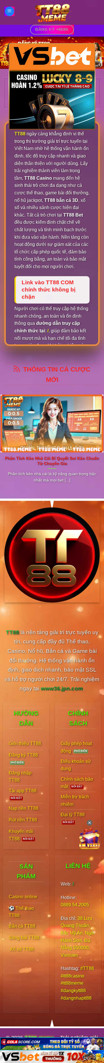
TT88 (19, 133)
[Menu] (9, 11)
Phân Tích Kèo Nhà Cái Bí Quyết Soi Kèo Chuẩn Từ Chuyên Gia (52, 461)
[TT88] (52, 12)
